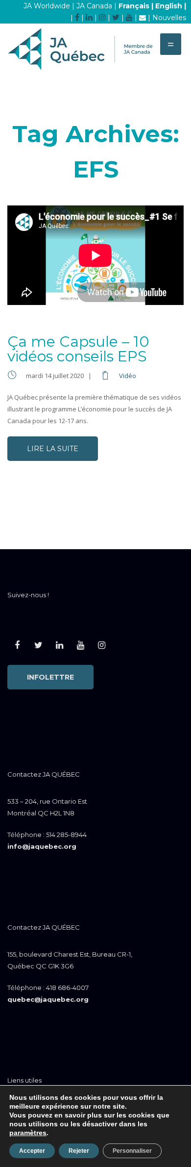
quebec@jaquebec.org (48, 999)
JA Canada (94, 5)
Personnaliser (132, 1150)
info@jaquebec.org (41, 846)
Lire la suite (52, 448)
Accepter (32, 1150)
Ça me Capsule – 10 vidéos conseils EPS (78, 348)
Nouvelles (169, 17)
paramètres (28, 1133)
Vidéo (127, 375)
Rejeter (79, 1150)
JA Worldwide (47, 5)
